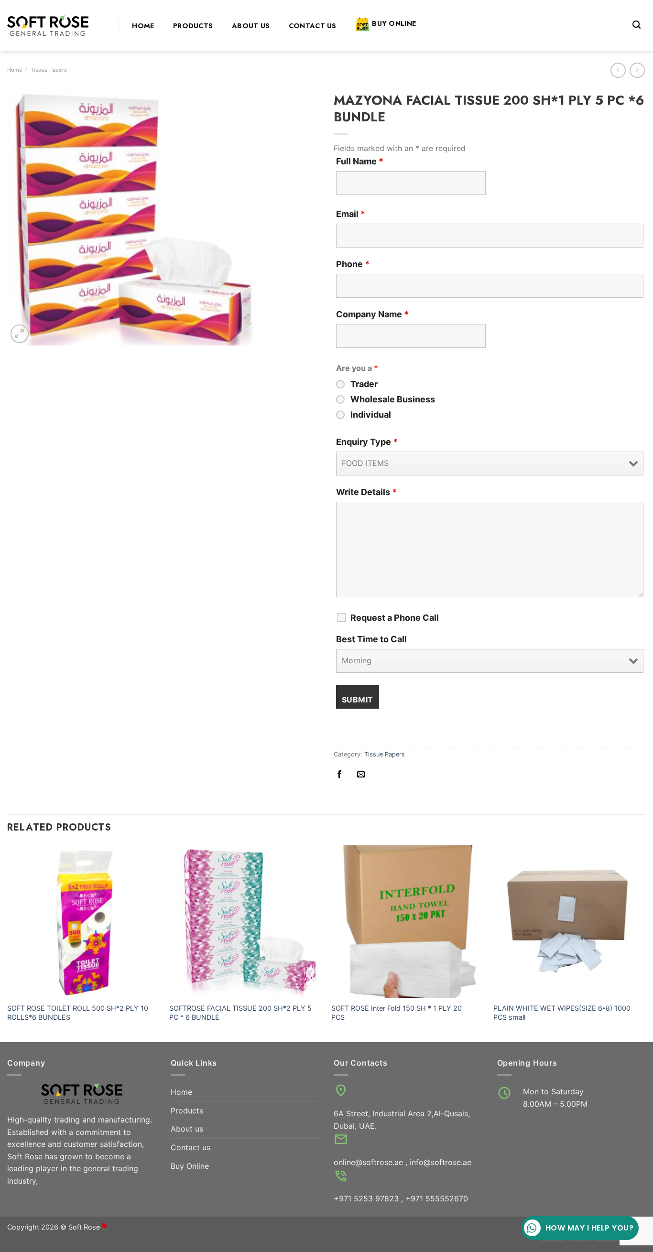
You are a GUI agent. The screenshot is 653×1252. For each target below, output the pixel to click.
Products (193, 26)
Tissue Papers (49, 69)
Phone (353, 264)
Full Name (359, 161)
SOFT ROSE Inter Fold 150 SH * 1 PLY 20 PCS (396, 1012)
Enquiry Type (367, 442)
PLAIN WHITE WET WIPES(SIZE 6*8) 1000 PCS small (562, 1012)
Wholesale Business (392, 399)
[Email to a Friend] (361, 774)
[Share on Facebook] (339, 774)
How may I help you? (589, 1227)
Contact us (313, 26)
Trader (364, 384)
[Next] (645, 942)
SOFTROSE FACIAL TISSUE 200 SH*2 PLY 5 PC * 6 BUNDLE (240, 1012)
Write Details (366, 492)
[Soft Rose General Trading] (55, 25)
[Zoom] (20, 333)
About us (251, 26)
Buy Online (394, 23)
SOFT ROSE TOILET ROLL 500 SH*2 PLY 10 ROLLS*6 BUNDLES (77, 1012)
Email (350, 214)
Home (143, 26)
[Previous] (7, 942)
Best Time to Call (371, 639)
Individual (370, 415)
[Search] (636, 25)
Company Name (372, 314)
